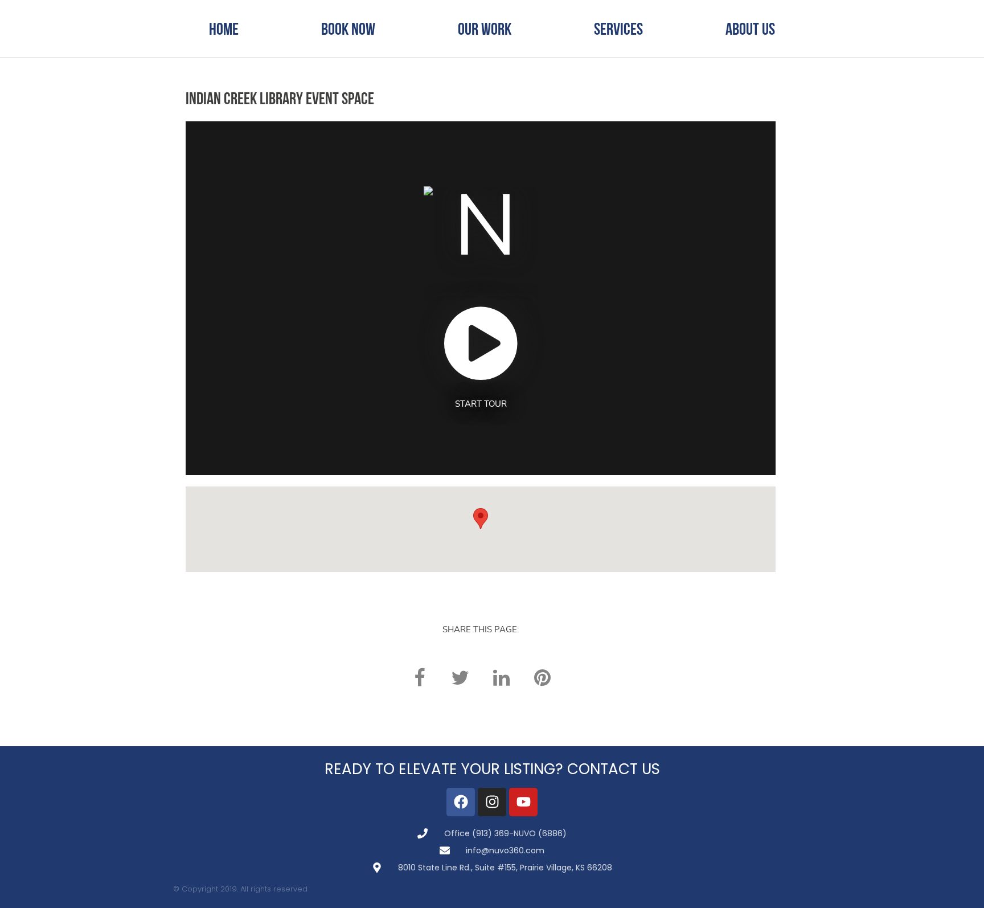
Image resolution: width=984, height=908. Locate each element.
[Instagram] (492, 802)
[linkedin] (501, 677)
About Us (750, 28)
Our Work (484, 28)
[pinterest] (542, 677)
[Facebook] (460, 802)
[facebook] (419, 677)
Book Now (348, 28)
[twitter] (460, 677)
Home (224, 28)
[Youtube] (523, 802)
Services (618, 28)
